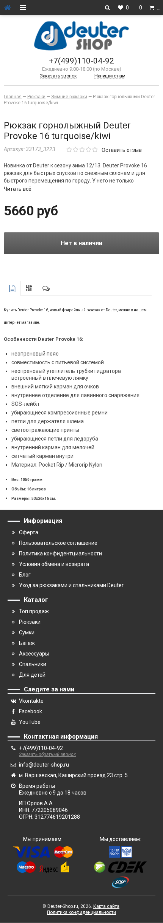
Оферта (28, 532)
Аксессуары (34, 654)
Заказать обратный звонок (47, 754)
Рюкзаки (30, 622)
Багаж (27, 643)
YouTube (30, 722)
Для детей (32, 675)
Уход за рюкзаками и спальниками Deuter (71, 585)
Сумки (26, 632)
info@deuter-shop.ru (44, 765)
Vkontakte (31, 701)
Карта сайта (106, 906)
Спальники (32, 664)
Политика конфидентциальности (60, 553)
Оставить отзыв (122, 150)
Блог (25, 575)
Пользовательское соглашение (58, 543)
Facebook (30, 711)
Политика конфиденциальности (81, 912)
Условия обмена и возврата (54, 564)
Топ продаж (34, 611)
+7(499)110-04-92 (81, 60)
